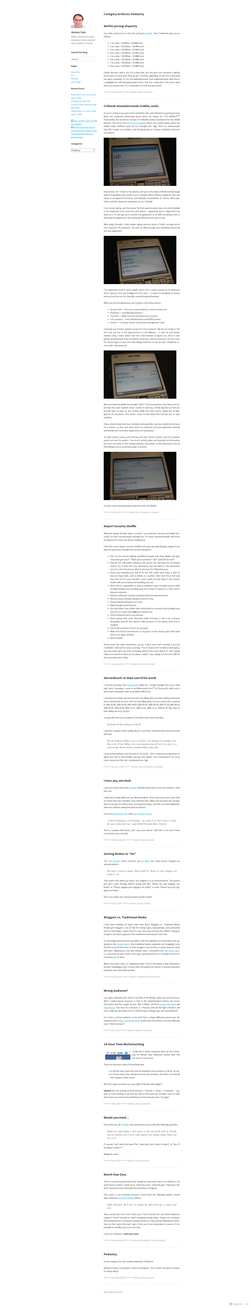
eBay (106, 1007)
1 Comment (154, 512)
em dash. (133, 787)
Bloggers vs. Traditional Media (125, 917)
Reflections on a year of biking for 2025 (83, 96)
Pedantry (133, 92)
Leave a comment (147, 840)
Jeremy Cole (78, 32)
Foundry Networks (167, 1004)
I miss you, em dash (117, 780)
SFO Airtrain (114, 861)
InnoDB (74, 78)
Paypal (112, 1007)
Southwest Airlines (125, 1198)
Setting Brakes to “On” (120, 854)
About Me (75, 72)
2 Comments (158, 766)
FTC (73, 75)
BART (147, 861)
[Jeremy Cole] (78, 28)
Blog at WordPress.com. (113, 1292)
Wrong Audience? (116, 990)
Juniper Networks (132, 1020)
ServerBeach (133, 685)
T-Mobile (125, 1124)
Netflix (149, 33)
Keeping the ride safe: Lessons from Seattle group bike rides (83, 104)
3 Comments (150, 664)
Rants (140, 92)
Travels (141, 664)
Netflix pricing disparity (120, 26)
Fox (105, 953)
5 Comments (145, 1103)
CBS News (169, 950)
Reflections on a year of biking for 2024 (83, 113)
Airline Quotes (138, 1240)
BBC (177, 950)
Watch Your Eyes (115, 1174)
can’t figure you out (143, 813)
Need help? (76, 82)
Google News (123, 944)
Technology (145, 512)
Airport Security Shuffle (120, 526)
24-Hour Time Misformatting (124, 1044)
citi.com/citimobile (138, 123)
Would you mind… (116, 1117)
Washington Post (120, 813)
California (131, 1030)
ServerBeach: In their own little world (130, 678)
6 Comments (148, 92)
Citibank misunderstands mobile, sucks (131, 106)
